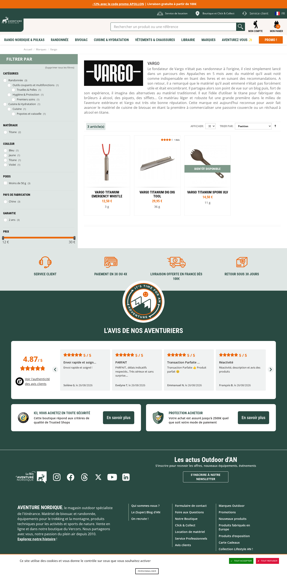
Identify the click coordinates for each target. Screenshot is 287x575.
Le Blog (31, 477)
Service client (45, 274)
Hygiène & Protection (26, 94)
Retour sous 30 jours (242, 274)
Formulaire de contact (191, 506)
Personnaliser (147, 571)
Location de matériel (190, 532)
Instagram (56, 477)
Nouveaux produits (232, 519)
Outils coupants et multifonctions (33, 85)
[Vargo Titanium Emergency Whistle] (107, 175)
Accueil (28, 49)
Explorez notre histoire (36, 539)
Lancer (240, 27)
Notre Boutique (186, 519)
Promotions (227, 512)
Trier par (226, 126)
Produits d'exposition (234, 536)
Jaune (12, 155)
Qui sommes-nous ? (145, 506)
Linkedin (126, 477)
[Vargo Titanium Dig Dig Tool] (157, 175)
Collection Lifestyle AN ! (236, 549)
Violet (12, 164)
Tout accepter (243, 561)
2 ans (12, 220)
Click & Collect (185, 525)
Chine (12, 201)
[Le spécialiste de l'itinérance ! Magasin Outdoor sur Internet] (12, 20)
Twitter (98, 477)
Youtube (112, 477)
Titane (13, 132)
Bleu (11, 150)
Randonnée (15, 80)
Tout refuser (269, 561)
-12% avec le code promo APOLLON (118, 4)
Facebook (70, 477)
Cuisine (17, 109)
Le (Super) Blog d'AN (145, 512)
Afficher (197, 126)
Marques (41, 49)
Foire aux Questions (189, 512)
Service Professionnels (191, 538)
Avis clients (183, 545)
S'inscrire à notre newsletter (205, 477)
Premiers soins (26, 99)
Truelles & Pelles (27, 90)
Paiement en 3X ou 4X (110, 274)
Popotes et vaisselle (29, 114)
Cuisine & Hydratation (22, 104)
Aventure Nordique (39, 507)
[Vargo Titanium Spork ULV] (207, 175)
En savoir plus (118, 417)
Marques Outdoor (232, 506)
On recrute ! (140, 519)
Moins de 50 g (17, 183)
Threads (84, 477)
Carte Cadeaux (229, 542)
